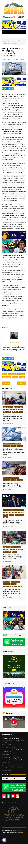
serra (15, 377)
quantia (13, 374)
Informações (13, 409)
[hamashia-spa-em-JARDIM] (14, 666)
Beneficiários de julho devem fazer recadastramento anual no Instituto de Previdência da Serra (12, 750)
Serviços (20, 411)
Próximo (21, 383)
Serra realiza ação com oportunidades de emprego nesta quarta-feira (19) (12, 556)
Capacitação (7, 547)
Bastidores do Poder (18, 510)
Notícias (22, 59)
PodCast (21, 512)
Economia (16, 59)
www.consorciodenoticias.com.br (11, 354)
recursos (21, 374)
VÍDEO (5, 517)
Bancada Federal (8, 510)
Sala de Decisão (19, 514)
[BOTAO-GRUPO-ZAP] (14, 787)
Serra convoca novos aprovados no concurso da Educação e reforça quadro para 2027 (13, 740)
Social (20, 586)
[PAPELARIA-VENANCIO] (14, 24)
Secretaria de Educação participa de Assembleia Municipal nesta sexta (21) (12, 485)
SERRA (14, 411)
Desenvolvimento (18, 407)
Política (6, 514)
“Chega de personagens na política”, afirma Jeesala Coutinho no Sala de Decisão (13, 522)
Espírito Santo (17, 443)
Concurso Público (8, 407)
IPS (5, 374)
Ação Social (7, 581)
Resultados (7, 377)
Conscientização (15, 581)
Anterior (7, 383)
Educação (6, 409)
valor (23, 377)
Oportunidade (7, 411)
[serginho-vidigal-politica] (14, 242)
